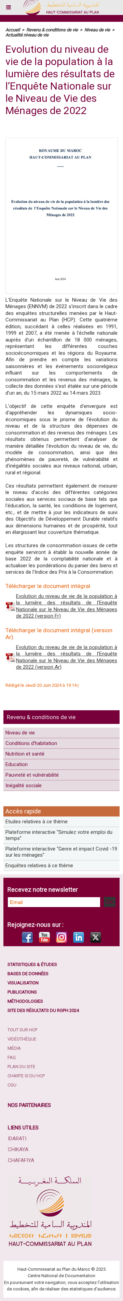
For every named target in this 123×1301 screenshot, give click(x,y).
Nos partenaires (29, 1105)
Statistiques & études (32, 964)
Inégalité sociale (23, 785)
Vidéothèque (22, 1039)
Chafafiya (21, 1160)
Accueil (12, 29)
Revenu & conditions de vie (41, 717)
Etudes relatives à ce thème (36, 822)
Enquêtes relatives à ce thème (39, 865)
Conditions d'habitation (31, 743)
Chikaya (18, 1149)
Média (14, 1048)
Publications (22, 992)
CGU (12, 1085)
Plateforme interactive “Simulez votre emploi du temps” (58, 835)
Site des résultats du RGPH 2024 (43, 1010)
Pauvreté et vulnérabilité (32, 775)
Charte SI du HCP (26, 1075)
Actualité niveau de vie (27, 34)
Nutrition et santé (24, 754)
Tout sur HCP (22, 1029)
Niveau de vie (20, 733)
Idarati (17, 1139)
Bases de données (28, 973)
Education (16, 764)
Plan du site (21, 1066)
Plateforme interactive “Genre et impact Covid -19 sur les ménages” (61, 852)
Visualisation (23, 982)
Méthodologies (25, 1001)
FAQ (12, 1057)
